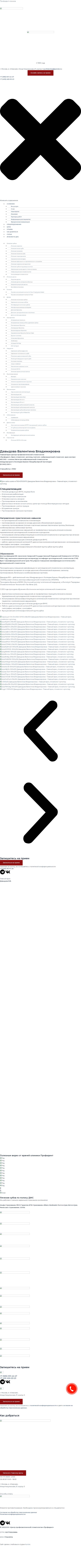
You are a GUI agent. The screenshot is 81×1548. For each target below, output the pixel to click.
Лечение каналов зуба (18, 253)
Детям (9, 297)
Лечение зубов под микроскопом (22, 266)
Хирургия (10, 348)
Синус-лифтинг (16, 364)
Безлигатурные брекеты (18, 330)
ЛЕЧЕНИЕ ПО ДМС (13, 237)
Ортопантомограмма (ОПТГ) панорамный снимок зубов (28, 425)
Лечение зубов (11, 243)
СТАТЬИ (9, 234)
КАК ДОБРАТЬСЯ (12, 232)
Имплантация (11, 389)
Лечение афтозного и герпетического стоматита (26, 261)
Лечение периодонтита (18, 256)
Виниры (13, 376)
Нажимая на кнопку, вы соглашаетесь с (28, 1405)
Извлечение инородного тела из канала (24, 269)
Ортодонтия (11, 317)
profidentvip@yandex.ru (53, 69)
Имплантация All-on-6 (17, 399)
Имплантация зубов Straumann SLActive (23, 410)
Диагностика (11, 422)
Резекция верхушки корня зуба (21, 358)
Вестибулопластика (17, 287)
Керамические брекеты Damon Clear (22, 333)
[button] (42, 204)
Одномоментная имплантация (20, 392)
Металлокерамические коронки (21, 381)
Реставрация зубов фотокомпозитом (23, 435)
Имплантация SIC (16, 394)
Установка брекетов (17, 338)
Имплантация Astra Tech (18, 397)
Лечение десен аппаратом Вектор (22, 282)
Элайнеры (14, 340)
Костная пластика (16, 361)
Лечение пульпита (16, 251)
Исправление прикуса (18, 320)
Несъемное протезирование (20, 384)
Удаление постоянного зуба (20, 353)
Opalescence (14, 417)
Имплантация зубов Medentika (20, 412)
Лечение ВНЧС (15, 369)
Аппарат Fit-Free (16, 343)
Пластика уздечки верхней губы (21, 356)
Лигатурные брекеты (17, 328)
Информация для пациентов (20, 219)
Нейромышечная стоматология (21, 272)
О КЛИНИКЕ (11, 204)
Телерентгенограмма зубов (20, 430)
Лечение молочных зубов (19, 299)
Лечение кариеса (16, 246)
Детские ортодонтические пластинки (22, 312)
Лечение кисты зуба (17, 248)
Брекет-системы (16, 335)
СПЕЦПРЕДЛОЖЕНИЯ (14, 224)
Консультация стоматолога (19, 274)
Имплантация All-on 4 (17, 402)
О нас (13, 209)
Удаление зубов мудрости (19, 351)
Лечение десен (11, 277)
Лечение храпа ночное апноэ (20, 371)
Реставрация (11, 432)
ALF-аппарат (15, 346)
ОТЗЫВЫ (10, 229)
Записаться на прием (11, 475)
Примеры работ (16, 217)
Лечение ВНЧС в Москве (18, 440)
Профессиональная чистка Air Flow (22, 294)
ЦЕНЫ (9, 227)
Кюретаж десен (16, 279)
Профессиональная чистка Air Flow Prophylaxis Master (27, 292)
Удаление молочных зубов (19, 302)
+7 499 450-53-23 (8, 1378)
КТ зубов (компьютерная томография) (23, 427)
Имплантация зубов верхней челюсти (23, 407)
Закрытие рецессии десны (19, 284)
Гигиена (9, 289)
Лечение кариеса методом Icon (21, 264)
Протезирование (12, 374)
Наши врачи (15, 211)
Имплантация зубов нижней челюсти (22, 405)
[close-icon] (40, 198)
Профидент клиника (8, 1)
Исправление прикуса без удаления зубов (24, 322)
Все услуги (14, 206)
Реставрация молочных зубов (20, 305)
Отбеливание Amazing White (20, 420)
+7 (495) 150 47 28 (6, 868)
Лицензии (14, 214)
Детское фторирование (18, 315)
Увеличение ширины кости (19, 366)
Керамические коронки (18, 379)
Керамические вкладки (18, 259)
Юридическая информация (20, 222)
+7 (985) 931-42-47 (8, 1376)
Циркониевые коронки (18, 387)
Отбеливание (11, 415)
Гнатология (10, 437)
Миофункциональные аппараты (21, 307)
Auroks (27, 1544)
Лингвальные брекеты (18, 325)
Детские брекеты (16, 310)
